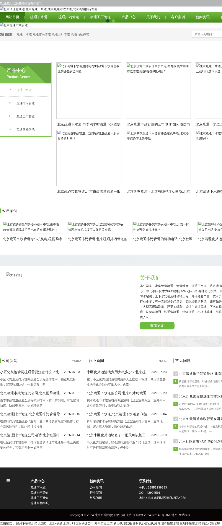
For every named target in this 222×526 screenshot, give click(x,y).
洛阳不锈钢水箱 (168, 523)
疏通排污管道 (68, 17)
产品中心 (128, 17)
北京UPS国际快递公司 (78, 523)
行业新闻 (96, 492)
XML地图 (171, 515)
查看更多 (157, 325)
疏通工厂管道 (100, 17)
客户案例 (178, 17)
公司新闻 (96, 487)
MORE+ (76, 360)
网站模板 (184, 515)
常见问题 (96, 498)
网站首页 (12, 17)
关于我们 (153, 17)
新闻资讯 (203, 17)
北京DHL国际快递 (50, 523)
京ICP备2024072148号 (148, 515)
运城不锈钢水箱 (190, 523)
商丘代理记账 (211, 523)
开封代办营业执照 (145, 523)
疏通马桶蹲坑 (80, 34)
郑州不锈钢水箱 (26, 523)
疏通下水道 (38, 17)
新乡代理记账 (123, 523)
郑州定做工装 (104, 523)
